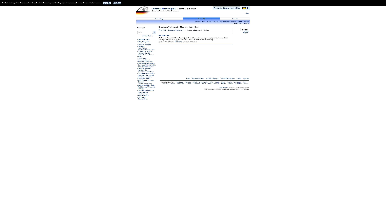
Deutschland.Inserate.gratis (164, 9)
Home (247, 13)
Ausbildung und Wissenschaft (146, 87)
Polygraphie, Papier (143, 78)
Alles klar (107, 3)
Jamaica (246, 83)
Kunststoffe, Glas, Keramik (146, 75)
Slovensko (216, 83)
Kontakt (240, 21)
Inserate (235, 19)
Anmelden (246, 23)
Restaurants (178, 41)
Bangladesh (238, 83)
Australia (229, 82)
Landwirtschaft (142, 58)
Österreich (188, 82)
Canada (217, 82)
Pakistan (223, 83)
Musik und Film (142, 70)
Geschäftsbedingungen (212, 78)
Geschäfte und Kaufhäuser (146, 90)
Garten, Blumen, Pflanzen (145, 55)
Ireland (223, 82)
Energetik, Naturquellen (145, 77)
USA (211, 82)
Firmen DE (201, 19)
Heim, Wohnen (142, 48)
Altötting (246, 31)
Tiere (139, 56)
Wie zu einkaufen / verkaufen (228, 21)
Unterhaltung (141, 97)
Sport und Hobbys (143, 95)
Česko (204, 83)
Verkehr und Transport (144, 43)
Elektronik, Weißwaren (144, 68)
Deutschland (179, 82)
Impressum (246, 78)
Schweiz (195, 82)
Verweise (246, 21)
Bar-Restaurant (164, 35)
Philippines (197, 83)
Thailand (173, 83)
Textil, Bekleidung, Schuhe (146, 80)
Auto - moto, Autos (143, 41)
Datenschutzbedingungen (228, 78)
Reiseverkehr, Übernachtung (146, 63)
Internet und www (143, 92)
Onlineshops (159, 19)
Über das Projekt (200, 21)
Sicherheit (141, 82)
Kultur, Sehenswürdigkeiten (146, 72)
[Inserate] (143, 10)
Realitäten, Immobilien (144, 44)
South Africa (180, 83)
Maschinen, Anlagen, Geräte (146, 50)
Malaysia (230, 83)
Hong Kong (189, 83)
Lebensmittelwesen (143, 60)
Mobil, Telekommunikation (145, 67)
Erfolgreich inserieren (212, 21)
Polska (210, 83)
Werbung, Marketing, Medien (146, 85)
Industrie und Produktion (145, 51)
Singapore (166, 83)
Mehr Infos (117, 3)
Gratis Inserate (223, 87)
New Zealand (237, 82)
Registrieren (237, 23)
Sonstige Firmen (143, 99)
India (244, 82)
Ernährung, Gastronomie (176, 30)
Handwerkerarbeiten (144, 53)
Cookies (239, 78)
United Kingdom (203, 82)
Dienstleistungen (143, 94)
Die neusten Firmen (143, 39)
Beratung (140, 89)
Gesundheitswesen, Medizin (146, 73)
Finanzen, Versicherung (145, 83)
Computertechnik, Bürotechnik (147, 65)
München (245, 32)
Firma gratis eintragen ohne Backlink (227, 8)
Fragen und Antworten (198, 78)
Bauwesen (141, 46)
